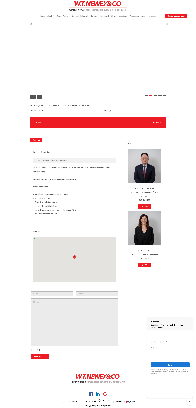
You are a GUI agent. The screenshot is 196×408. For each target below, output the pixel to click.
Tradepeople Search (137, 16)
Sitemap (108, 405)
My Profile (144, 206)
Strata (113, 16)
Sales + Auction (63, 16)
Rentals (94, 16)
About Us (50, 16)
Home (42, 16)
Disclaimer (100, 405)
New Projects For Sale (80, 16)
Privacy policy (90, 405)
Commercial (104, 16)
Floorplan (36, 140)
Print (106, 110)
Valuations (123, 16)
